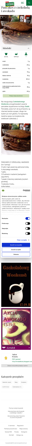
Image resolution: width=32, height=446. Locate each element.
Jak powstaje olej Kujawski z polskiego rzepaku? (16, 412)
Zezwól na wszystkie (16, 245)
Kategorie (24, 432)
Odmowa (16, 254)
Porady (16, 432)
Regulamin (20, 425)
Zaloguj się (19, 435)
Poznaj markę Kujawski (16, 408)
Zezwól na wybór (16, 249)
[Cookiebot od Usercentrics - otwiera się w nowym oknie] (23, 191)
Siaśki (27, 106)
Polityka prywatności (10, 429)
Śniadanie (23, 382)
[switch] (27, 223)
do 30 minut (6, 387)
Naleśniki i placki (7, 382)
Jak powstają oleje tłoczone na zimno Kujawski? (16, 416)
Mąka (16, 382)
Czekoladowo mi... (17, 387)
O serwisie (11, 425)
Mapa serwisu (24, 429)
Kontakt (11, 435)
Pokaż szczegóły (22, 240)
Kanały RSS (8, 432)
